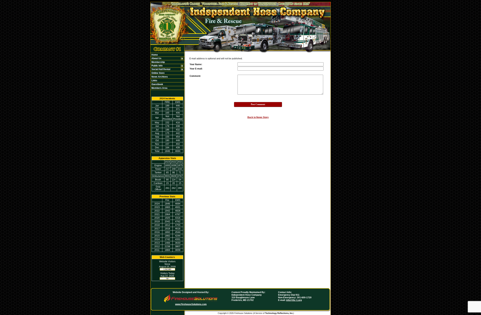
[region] (167, 71)
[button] (165, 58)
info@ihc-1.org (294, 300)
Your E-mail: (196, 68)
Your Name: (196, 64)
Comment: (195, 76)
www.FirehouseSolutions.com (191, 304)
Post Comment (258, 104)
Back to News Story (258, 117)
